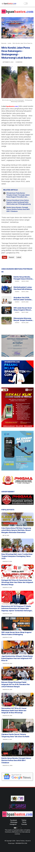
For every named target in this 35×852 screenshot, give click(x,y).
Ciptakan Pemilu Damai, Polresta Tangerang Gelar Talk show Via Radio (15, 735)
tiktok (24, 822)
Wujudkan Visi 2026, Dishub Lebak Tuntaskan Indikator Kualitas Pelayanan (23, 299)
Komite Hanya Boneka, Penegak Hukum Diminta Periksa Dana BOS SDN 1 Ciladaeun (18, 209)
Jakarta (6, 601)
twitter (24, 820)
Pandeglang (8, 549)
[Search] (30, 3)
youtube (24, 824)
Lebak (9, 43)
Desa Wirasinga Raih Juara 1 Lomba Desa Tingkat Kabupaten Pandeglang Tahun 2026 (16, 556)
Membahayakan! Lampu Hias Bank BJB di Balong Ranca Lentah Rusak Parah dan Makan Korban (23, 288)
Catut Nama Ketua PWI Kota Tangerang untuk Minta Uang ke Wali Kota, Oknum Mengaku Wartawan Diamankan (16, 530)
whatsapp (13, 822)
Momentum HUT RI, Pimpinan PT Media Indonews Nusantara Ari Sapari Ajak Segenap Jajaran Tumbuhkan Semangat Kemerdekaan (16, 608)
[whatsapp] (10, 263)
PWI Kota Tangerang (10, 523)
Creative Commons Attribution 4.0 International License (17, 832)
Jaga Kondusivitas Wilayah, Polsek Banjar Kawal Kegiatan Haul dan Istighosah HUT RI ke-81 (17, 658)
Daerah (11, 257)
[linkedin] (18, 263)
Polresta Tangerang (10, 729)
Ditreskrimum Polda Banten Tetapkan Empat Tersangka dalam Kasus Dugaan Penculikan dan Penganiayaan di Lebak (18, 195)
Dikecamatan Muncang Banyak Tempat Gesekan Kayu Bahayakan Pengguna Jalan (23, 319)
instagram (13, 824)
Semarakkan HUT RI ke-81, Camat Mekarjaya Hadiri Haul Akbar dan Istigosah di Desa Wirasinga (14, 710)
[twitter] (6, 263)
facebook (13, 820)
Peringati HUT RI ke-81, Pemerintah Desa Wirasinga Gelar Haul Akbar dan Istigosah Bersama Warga (17, 582)
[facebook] (3, 263)
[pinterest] (14, 263)
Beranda (3, 43)
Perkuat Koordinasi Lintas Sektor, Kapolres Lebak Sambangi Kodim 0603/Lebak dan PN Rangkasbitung (18, 202)
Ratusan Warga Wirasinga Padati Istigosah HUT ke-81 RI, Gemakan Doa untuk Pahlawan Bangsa (15, 684)
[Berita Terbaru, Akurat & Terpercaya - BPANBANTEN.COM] (9, 4)
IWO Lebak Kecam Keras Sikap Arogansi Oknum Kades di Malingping (23, 309)
